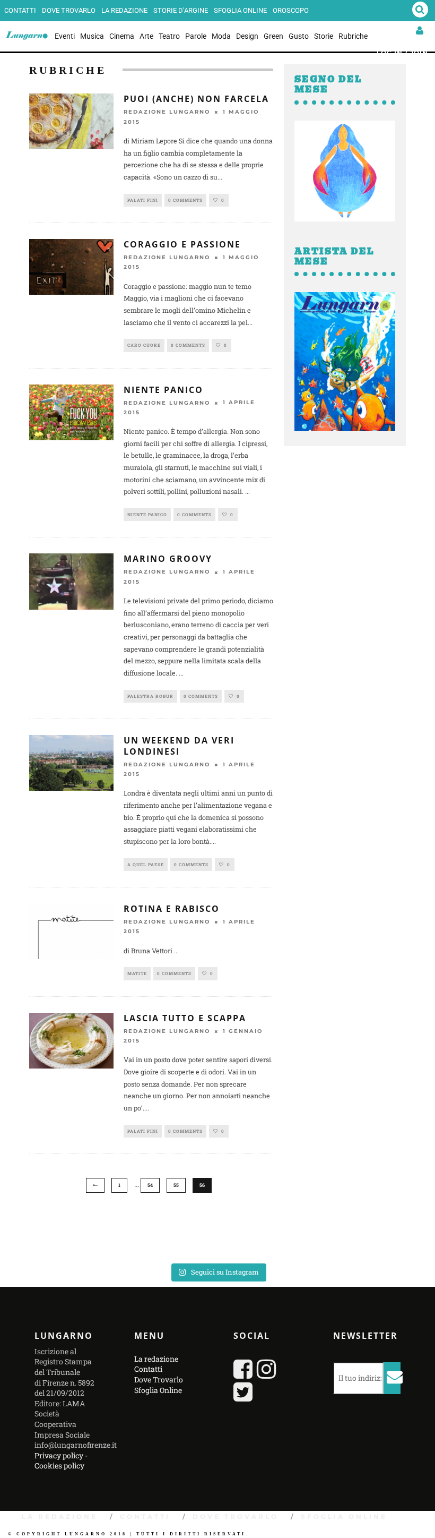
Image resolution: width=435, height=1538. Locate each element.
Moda (221, 36)
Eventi (65, 36)
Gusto (299, 36)
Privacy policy (58, 1455)
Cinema (121, 36)
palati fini (142, 200)
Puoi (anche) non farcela (196, 99)
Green (273, 36)
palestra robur (150, 696)
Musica (92, 36)
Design (247, 36)
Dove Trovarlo (68, 10)
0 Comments (185, 200)
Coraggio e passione (182, 244)
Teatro (169, 36)
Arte (146, 36)
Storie (323, 36)
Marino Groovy (168, 559)
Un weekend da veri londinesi (179, 745)
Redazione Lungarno (167, 112)
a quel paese (145, 864)
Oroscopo (291, 10)
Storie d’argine (180, 10)
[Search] (420, 10)
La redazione (124, 10)
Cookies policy (59, 1465)
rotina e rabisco (172, 909)
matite (137, 973)
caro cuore (144, 345)
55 (176, 1185)
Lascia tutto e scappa (185, 1018)
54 (150, 1185)
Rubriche (353, 36)
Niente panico (163, 390)
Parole (195, 36)
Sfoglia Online (240, 10)
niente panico (147, 514)
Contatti (20, 10)
